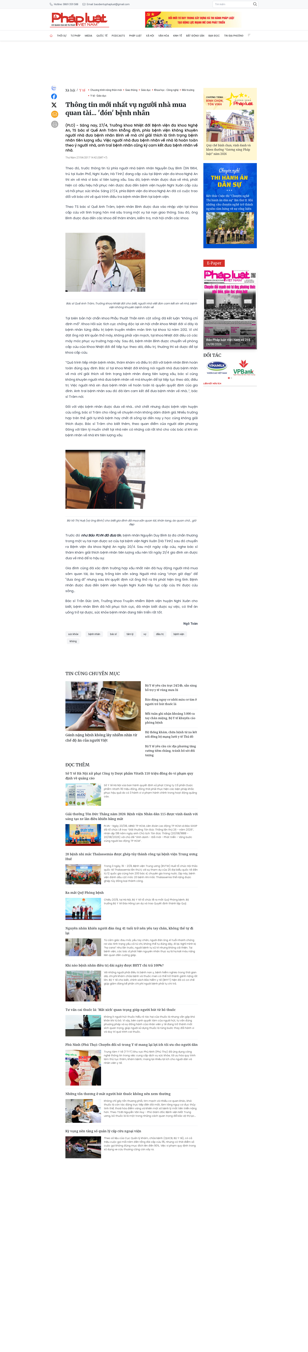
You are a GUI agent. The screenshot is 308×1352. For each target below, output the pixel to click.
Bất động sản (195, 35)
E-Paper (214, 263)
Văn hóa (163, 35)
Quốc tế (101, 35)
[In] (54, 124)
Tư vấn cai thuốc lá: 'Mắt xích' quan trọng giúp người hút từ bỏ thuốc (120, 1009)
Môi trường (188, 90)
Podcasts (118, 35)
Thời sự (61, 35)
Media (88, 35)
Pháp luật (135, 35)
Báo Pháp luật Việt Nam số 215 (228, 340)
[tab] (229, 378)
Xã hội (150, 35)
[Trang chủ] (51, 35)
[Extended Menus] (249, 35)
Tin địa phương (233, 35)
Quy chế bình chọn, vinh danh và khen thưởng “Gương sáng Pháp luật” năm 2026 (228, 149)
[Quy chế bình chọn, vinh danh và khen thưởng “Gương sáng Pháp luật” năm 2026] (230, 126)
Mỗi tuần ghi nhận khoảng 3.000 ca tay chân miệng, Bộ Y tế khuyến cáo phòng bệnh (170, 718)
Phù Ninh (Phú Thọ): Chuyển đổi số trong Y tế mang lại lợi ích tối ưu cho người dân (131, 1044)
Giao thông (131, 90)
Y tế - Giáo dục (98, 95)
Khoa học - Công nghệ (166, 90)
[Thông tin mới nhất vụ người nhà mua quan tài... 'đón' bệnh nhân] (79, 20)
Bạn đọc (214, 35)
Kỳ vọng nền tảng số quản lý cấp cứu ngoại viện (103, 1131)
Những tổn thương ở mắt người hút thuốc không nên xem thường (118, 1094)
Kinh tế (177, 35)
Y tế (82, 90)
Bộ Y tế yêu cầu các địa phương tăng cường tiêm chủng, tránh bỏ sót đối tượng (170, 750)
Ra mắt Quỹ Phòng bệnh (84, 892)
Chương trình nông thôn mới (106, 90)
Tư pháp (76, 35)
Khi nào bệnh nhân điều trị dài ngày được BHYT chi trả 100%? (114, 965)
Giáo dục (146, 90)
